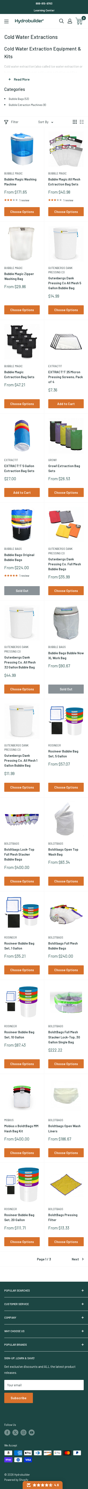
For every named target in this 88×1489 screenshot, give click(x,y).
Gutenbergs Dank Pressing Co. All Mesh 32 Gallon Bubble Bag (20, 662)
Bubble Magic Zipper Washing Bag (19, 276)
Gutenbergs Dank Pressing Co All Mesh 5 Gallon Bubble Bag (64, 283)
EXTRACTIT (55, 366)
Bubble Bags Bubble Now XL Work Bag (66, 655)
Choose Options (22, 212)
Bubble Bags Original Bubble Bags (19, 557)
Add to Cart (66, 404)
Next (75, 1259)
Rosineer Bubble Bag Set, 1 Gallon (19, 945)
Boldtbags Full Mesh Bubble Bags (63, 945)
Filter (14, 122)
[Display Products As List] (82, 122)
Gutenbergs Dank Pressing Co (60, 270)
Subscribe (18, 1398)
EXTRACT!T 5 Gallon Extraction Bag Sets (19, 468)
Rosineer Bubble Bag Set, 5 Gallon (63, 753)
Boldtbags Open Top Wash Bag (63, 851)
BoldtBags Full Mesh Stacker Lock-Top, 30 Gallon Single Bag (64, 1037)
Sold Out (22, 591)
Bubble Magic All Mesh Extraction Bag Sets (64, 181)
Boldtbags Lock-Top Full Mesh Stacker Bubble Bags (19, 854)
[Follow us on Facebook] (7, 1432)
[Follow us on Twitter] (15, 1432)
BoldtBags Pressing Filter (63, 1217)
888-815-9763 (44, 3)
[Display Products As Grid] (75, 122)
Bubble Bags (13, 548)
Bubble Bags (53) (19, 99)
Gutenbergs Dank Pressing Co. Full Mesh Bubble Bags (64, 564)
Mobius (9, 1120)
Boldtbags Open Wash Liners (64, 1128)
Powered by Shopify (16, 1479)
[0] (79, 21)
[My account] (70, 21)
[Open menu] (6, 21)
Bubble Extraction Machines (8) (27, 105)
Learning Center (44, 10)
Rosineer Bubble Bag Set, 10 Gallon (19, 1034)
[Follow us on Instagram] (23, 1432)
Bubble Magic (13, 173)
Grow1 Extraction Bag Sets (64, 468)
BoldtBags (11, 843)
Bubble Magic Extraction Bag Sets (19, 374)
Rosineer (54, 745)
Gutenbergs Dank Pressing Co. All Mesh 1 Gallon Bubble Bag (20, 760)
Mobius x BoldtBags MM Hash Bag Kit (21, 1128)
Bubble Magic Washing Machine (20, 181)
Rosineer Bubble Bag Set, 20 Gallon (19, 1217)
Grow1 (52, 460)
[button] (43, 1485)
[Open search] (61, 21)
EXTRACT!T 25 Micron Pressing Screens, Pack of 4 (65, 377)
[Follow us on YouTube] (32, 1432)
